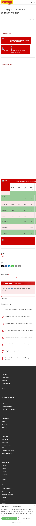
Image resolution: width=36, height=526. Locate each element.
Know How (11, 288)
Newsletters (5, 401)
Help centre (5, 439)
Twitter (4, 468)
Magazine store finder (8, 450)
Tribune (4, 497)
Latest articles (5, 377)
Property (4, 424)
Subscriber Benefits (7, 406)
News (3, 256)
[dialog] (18, 515)
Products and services (8, 388)
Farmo (3, 500)
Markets (4, 386)
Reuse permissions (7, 453)
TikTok (4, 479)
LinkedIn (4, 471)
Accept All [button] (9, 518)
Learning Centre (6, 383)
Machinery (5, 427)
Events (4, 503)
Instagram (4, 477)
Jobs (3, 421)
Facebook (4, 465)
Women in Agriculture (7, 494)
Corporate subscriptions (8, 409)
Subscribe (4, 448)
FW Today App (6, 403)
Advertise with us (6, 445)
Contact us (5, 442)
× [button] (34, 505)
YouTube (4, 474)
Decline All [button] (26, 518)
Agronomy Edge (6, 492)
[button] (18, 523)
